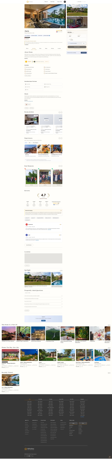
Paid (29, 142)
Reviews (52, 48)
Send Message (84, 52)
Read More (26, 44)
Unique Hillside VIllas (44, 440)
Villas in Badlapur (61, 401)
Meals (46, 48)
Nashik (81, 429)
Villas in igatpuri (29, 404)
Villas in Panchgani (61, 412)
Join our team (34, 429)
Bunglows (82, 399)
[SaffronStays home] (29, 1)
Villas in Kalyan (61, 404)
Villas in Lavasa (29, 407)
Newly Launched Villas (44, 424)
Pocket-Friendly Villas (44, 435)
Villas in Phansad (50, 413)
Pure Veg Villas (43, 429)
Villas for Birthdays (53, 422)
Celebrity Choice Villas (44, 427)
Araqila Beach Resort (53, 437)
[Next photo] (37, 119)
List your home (34, 422)
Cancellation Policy (63, 422)
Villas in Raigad (29, 415)
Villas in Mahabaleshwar (51, 407)
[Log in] (85, 2)
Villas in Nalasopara (40, 410)
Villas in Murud (29, 410)
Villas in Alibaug (40, 401)
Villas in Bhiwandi (82, 401)
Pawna (80, 432)
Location (59, 48)
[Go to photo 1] (31, 123)
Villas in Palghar (29, 412)
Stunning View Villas (44, 437)
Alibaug (81, 425)
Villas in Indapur (51, 404)
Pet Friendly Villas (53, 435)
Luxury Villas (61, 399)
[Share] (84, 6)
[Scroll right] (61, 112)
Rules (40, 48)
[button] (30, 151)
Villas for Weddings (53, 424)
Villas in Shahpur (72, 415)
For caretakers (34, 427)
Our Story (26, 424)
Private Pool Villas (43, 432)
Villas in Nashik (51, 410)
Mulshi (80, 433)
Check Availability (77, 46)
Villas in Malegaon (61, 407)
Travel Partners (34, 424)
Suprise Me (42, 422)
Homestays (40, 399)
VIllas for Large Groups (53, 429)
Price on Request (35, 142)
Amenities (34, 48)
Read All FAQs (27, 310)
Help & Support (62, 427)
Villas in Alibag (29, 401)
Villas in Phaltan (40, 413)
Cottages (50, 399)
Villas (30, 399)
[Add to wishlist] (86, 6)
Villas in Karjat (72, 404)
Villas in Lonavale (40, 407)
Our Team (26, 427)
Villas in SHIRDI (82, 415)
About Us (26, 422)
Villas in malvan (72, 407)
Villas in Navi (72, 410)
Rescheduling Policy (63, 424)
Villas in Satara (61, 415)
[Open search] (65, 2)
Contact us (43, 320)
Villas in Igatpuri (40, 404)
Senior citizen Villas (53, 432)
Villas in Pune (72, 413)
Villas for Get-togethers (53, 427)
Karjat (80, 428)
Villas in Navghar (61, 410)
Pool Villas (71, 399)
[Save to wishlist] (18, 350)
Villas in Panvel (82, 412)
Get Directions (27, 265)
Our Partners (27, 432)
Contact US (62, 429)
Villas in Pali (40, 412)
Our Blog (26, 429)
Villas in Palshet (51, 412)
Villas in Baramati (72, 401)
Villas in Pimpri (61, 413)
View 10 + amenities (27, 75)
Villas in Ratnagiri (40, 415)
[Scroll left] (59, 112)
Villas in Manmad (82, 407)
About (27, 48)
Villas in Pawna (29, 413)
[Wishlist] (83, 2)
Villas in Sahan (51, 415)
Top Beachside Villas (44, 442)
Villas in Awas (50, 401)
